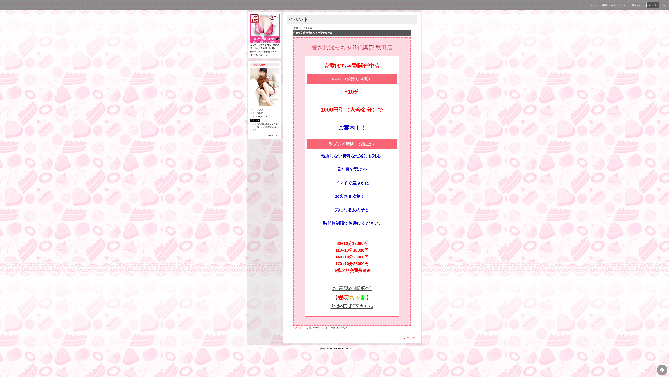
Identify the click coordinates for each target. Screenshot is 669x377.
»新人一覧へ (274, 135)
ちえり (253, 113)
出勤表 (604, 5)
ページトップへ (410, 338)
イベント (652, 5)
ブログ (664, 5)
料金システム (638, 5)
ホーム (594, 5)
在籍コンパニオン (619, 5)
